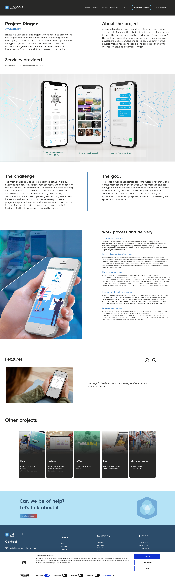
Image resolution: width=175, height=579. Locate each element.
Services (96, 7)
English (164, 7)
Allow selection (147, 562)
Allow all (147, 556)
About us (114, 7)
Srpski (158, 7)
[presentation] (147, 360)
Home (87, 7)
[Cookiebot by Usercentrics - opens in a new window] (24, 575)
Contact (123, 7)
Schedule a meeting (141, 7)
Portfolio (105, 7)
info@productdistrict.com (24, 548)
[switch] (64, 575)
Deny (147, 568)
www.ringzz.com (13, 28)
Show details (107, 575)
